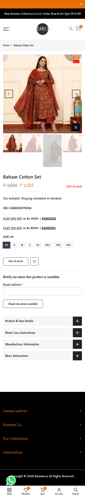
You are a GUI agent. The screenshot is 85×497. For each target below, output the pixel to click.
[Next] (76, 94)
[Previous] (9, 94)
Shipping (26, 198)
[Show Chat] (12, 480)
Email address (13, 285)
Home (6, 45)
